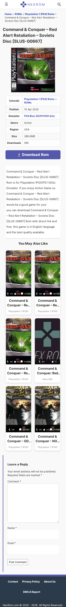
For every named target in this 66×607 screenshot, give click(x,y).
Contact (13, 581)
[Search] (59, 4)
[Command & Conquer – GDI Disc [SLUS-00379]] (18, 418)
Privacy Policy (31, 581)
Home (8, 14)
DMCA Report (31, 591)
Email (12, 543)
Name (12, 527)
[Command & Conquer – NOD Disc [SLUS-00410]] (47, 418)
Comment (14, 481)
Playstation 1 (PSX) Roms (39, 14)
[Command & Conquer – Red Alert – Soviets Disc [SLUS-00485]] (47, 282)
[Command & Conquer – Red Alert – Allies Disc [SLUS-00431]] (18, 350)
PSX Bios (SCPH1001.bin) (39, 116)
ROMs (18, 14)
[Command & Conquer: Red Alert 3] (47, 350)
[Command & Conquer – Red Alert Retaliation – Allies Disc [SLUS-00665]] (18, 282)
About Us (50, 581)
